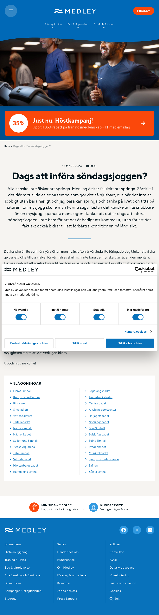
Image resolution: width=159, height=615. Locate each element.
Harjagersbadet (99, 416)
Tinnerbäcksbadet (100, 397)
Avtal (113, 560)
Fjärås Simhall (22, 391)
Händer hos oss (68, 552)
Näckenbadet (22, 434)
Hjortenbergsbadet (25, 465)
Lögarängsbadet (99, 391)
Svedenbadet (97, 447)
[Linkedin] (150, 530)
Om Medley (65, 568)
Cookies (115, 591)
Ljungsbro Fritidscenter (104, 459)
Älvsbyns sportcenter (102, 409)
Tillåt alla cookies (130, 343)
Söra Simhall (97, 428)
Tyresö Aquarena (24, 447)
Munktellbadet (98, 453)
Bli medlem (13, 544)
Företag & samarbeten (72, 575)
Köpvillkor (117, 552)
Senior (61, 544)
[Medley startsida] (75, 11)
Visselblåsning (119, 575)
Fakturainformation (123, 583)
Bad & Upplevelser (18, 568)
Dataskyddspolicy (122, 568)
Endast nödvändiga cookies (29, 343)
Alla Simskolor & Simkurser (23, 575)
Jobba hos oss (67, 591)
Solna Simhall (97, 440)
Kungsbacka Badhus (26, 397)
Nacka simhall (22, 428)
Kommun (63, 583)
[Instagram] (137, 530)
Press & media (67, 599)
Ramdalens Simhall (25, 471)
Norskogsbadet (99, 422)
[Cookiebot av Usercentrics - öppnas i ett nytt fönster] (138, 269)
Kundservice (66, 560)
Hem (7, 146)
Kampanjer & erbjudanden (23, 591)
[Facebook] (123, 530)
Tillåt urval (80, 343)
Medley (25, 530)
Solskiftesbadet (99, 434)
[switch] (60, 317)
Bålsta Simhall (98, 471)
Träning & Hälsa (15, 560)
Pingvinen (19, 403)
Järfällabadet (21, 422)
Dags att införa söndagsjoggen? (32, 146)
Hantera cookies (135, 331)
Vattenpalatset (22, 416)
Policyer (115, 544)
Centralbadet (97, 403)
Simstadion (20, 409)
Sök (116, 599)
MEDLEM (143, 11)
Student (10, 599)
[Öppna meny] (11, 11)
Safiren (93, 465)
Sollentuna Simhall (25, 440)
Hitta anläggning (16, 552)
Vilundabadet (22, 459)
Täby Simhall (21, 453)
